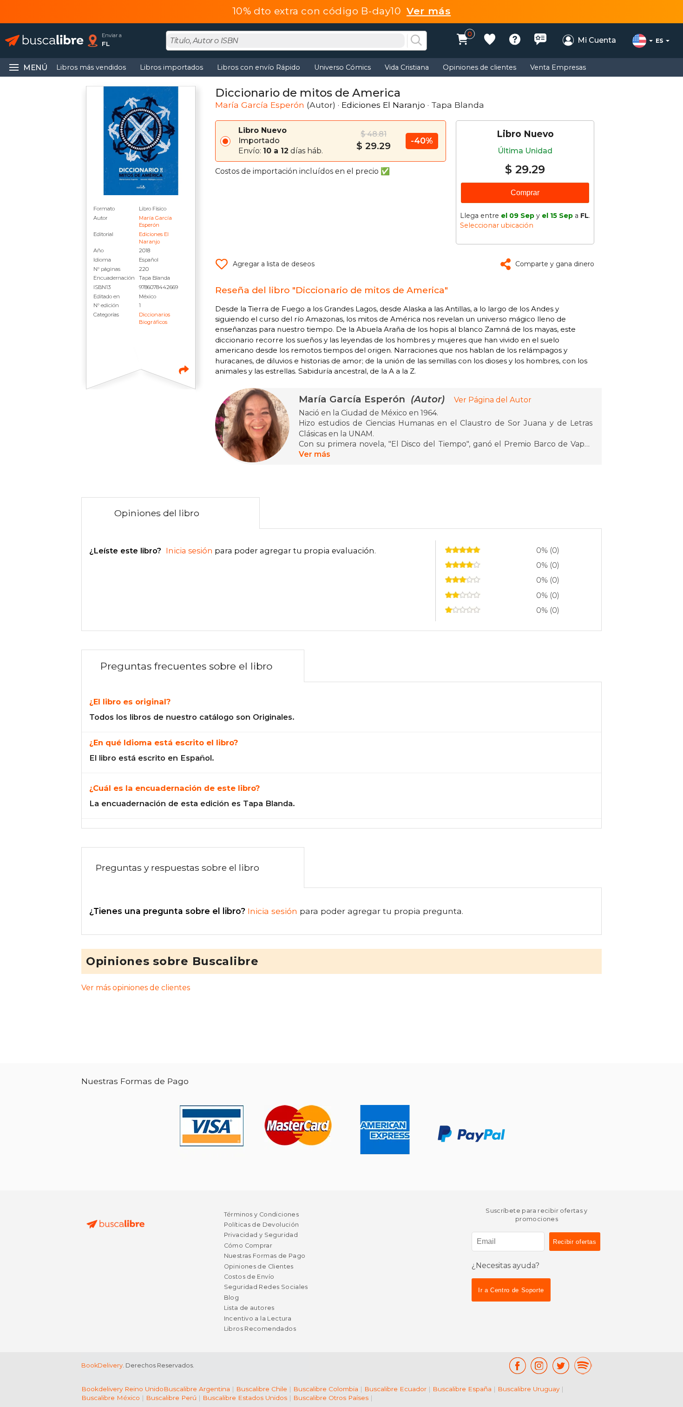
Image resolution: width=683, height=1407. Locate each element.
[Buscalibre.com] (44, 40)
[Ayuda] (514, 40)
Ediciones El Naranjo (154, 238)
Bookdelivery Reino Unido (122, 1389)
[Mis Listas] (489, 40)
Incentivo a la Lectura (257, 1318)
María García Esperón (155, 222)
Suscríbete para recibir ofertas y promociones (537, 1215)
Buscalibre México (110, 1397)
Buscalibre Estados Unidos (245, 1397)
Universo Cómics (342, 67)
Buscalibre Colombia (325, 1389)
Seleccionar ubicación (496, 225)
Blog (231, 1297)
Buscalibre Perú (171, 1397)
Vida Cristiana (407, 67)
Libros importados (171, 67)
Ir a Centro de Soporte (511, 1290)
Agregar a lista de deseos (274, 264)
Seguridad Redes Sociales (266, 1286)
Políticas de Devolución (261, 1224)
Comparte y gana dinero (554, 264)
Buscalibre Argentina (197, 1389)
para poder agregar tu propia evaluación (231, 550)
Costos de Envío (249, 1276)
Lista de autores (249, 1307)
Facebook (517, 1365)
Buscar (416, 41)
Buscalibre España (462, 1389)
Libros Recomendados (260, 1328)
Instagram (539, 1365)
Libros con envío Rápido (258, 67)
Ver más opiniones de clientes (135, 987)
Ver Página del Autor (493, 399)
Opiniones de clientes (479, 67)
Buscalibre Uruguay (528, 1389)
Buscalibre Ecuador (395, 1389)
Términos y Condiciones (261, 1214)
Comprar (525, 193)
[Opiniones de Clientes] (540, 40)
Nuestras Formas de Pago (265, 1255)
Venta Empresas (558, 67)
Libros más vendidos (91, 67)
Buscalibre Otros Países (330, 1397)
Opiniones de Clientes (259, 1266)
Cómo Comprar (248, 1245)
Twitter (561, 1365)
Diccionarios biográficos (154, 318)
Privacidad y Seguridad (261, 1234)
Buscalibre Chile (261, 1389)
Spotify (583, 1365)
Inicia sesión (194, 911)
